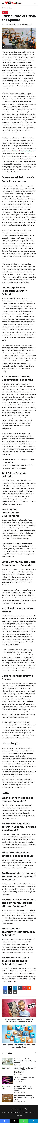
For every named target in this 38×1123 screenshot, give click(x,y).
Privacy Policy (23, 1109)
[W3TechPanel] (13, 2)
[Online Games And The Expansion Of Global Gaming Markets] (7, 1061)
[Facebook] (5, 988)
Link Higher (16, 1112)
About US (14, 1109)
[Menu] (3, 3)
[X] (10, 988)
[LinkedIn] (15, 988)
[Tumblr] (20, 988)
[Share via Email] (10, 992)
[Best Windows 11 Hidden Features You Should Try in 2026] (7, 1098)
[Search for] (35, 3)
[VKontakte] (5, 992)
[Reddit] (29, 988)
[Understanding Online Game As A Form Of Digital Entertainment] (7, 1071)
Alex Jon (5, 24)
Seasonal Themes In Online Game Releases (24, 1078)
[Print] (15, 992)
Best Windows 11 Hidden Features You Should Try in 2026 (24, 1097)
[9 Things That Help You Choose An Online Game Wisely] (7, 1089)
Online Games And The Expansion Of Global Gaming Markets (25, 1061)
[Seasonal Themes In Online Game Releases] (7, 1080)
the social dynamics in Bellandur (23, 151)
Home (5, 8)
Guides (10, 8)
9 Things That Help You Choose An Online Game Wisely (23, 1088)
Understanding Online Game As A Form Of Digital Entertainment (24, 1070)
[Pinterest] (24, 988)
